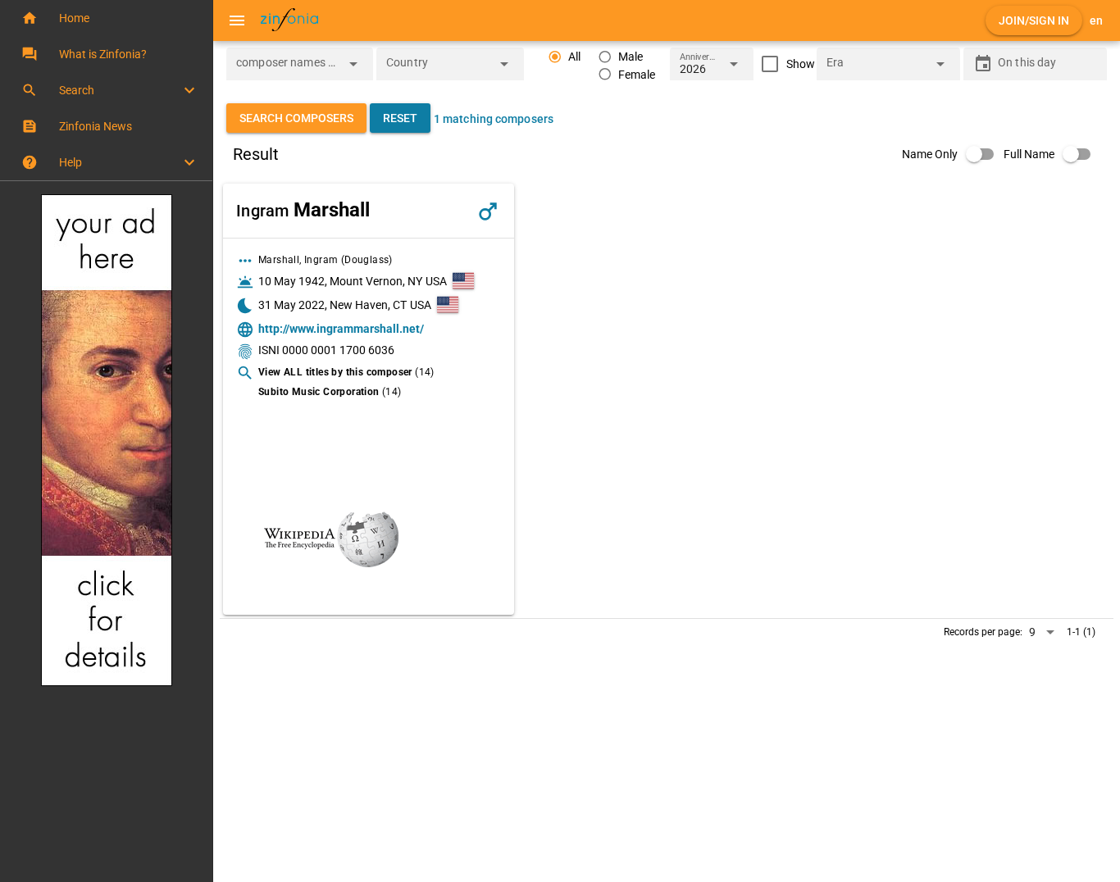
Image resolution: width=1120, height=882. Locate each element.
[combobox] (287, 69)
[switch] (953, 154)
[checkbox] (784, 64)
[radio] (564, 57)
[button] (106, 18)
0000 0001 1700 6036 (338, 350)
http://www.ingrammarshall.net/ (341, 328)
